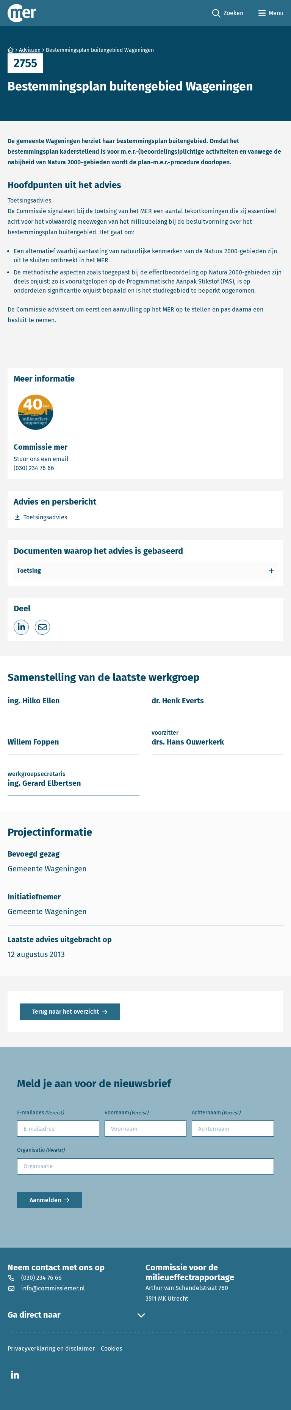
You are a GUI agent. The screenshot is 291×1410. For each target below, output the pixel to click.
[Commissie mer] (22, 13)
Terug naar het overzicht (65, 1011)
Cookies (111, 1348)
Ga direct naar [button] (34, 1315)
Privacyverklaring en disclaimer (51, 1348)
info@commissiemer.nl (53, 1288)
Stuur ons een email (71, 459)
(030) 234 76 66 (60, 468)
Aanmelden (45, 1200)
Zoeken (227, 13)
